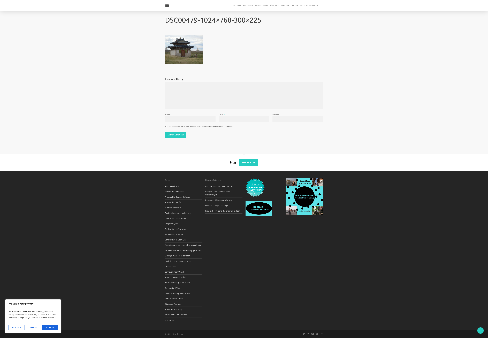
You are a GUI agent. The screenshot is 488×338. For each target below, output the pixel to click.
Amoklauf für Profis (173, 202)
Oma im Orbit (170, 266)
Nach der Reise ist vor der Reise (178, 261)
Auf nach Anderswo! (173, 207)
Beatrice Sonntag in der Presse (177, 282)
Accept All (50, 327)
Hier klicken (248, 162)
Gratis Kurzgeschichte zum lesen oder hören (183, 245)
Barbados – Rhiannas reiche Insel (219, 200)
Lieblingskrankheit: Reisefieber (177, 256)
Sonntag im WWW (172, 288)
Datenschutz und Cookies (175, 218)
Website (275, 115)
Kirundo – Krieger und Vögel (216, 205)
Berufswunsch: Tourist (174, 298)
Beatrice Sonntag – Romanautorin (179, 293)
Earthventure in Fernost (174, 234)
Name (168, 115)
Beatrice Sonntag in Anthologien (178, 213)
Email (222, 115)
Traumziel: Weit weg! (173, 309)
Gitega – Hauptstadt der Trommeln (219, 186)
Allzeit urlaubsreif (172, 186)
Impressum (169, 320)
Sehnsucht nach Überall (174, 272)
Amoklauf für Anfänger (174, 191)
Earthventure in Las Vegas (175, 240)
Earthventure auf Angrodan (176, 229)
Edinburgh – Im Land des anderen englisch (222, 211)
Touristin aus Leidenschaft (176, 277)
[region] (33, 316)
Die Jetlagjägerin (171, 223)
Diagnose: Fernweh (173, 304)
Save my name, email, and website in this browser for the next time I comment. (200, 126)
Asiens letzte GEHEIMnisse (176, 315)
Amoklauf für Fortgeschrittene (177, 197)
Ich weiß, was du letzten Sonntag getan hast (183, 250)
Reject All (33, 327)
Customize (16, 327)
